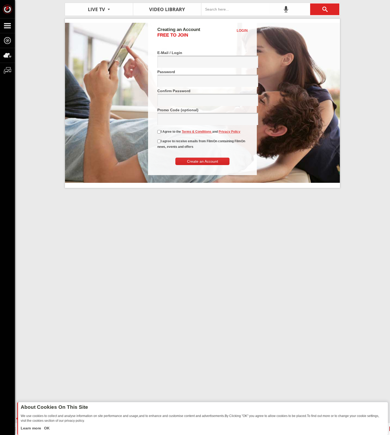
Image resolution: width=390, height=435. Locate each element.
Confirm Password (173, 91)
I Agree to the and (200, 132)
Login (242, 31)
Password (166, 72)
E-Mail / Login (169, 53)
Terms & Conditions (197, 132)
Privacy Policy (229, 132)
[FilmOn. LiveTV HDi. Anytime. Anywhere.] (7, 9)
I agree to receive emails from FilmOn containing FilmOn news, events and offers (201, 144)
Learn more (31, 428)
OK (46, 428)
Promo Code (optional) (177, 110)
